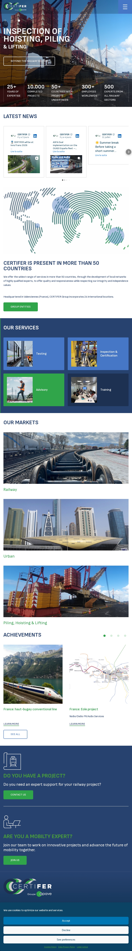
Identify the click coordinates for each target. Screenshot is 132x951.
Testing (41, 353)
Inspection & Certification (109, 353)
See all (15, 734)
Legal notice (82, 947)
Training (105, 390)
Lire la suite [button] (16, 151)
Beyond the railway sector (29, 61)
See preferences (66, 939)
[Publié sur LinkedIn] (35, 136)
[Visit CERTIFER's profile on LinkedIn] (14, 136)
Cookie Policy (50, 947)
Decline (66, 930)
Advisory (42, 390)
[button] (5, 20)
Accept (66, 920)
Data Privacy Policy (66, 947)
